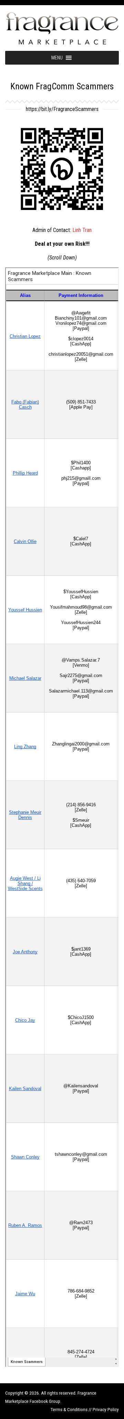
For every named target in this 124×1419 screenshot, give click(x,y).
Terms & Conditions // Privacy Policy (85, 1409)
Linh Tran (82, 230)
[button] (57, 58)
